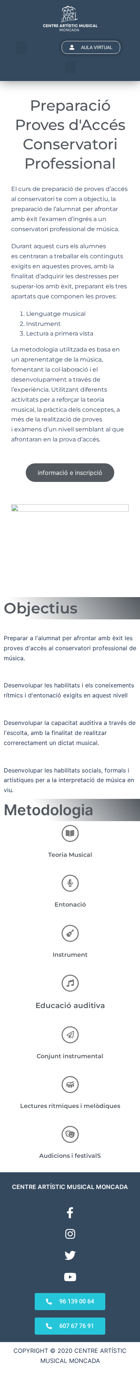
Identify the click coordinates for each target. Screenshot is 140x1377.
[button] (21, 48)
